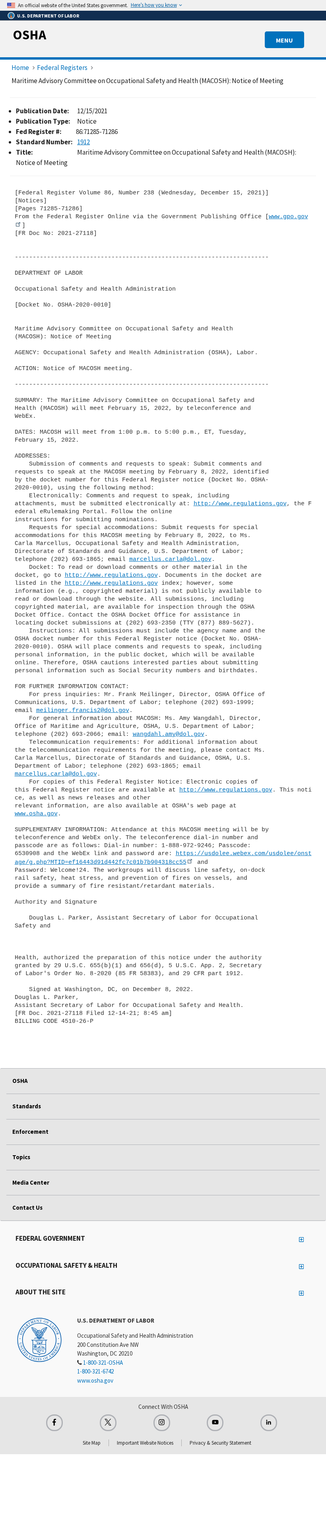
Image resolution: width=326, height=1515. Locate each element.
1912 (83, 142)
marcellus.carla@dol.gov (170, 559)
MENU (284, 40)
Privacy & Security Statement (220, 1442)
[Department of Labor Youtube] (215, 1422)
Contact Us (27, 1207)
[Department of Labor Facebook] (54, 1422)
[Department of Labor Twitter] (108, 1422)
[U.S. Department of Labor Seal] (39, 1339)
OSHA (29, 34)
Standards (26, 1106)
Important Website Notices (145, 1442)
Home (20, 67)
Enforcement (30, 1131)
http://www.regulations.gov (240, 503)
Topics (21, 1157)
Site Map (92, 1442)
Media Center (30, 1182)
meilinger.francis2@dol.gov (82, 710)
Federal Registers (62, 67)
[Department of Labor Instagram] (161, 1422)
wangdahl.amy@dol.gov (168, 734)
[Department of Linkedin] (268, 1422)
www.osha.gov (36, 814)
